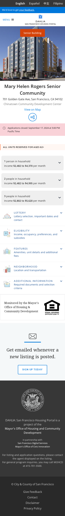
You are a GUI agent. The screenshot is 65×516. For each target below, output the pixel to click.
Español (34, 3)
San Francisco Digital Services (32, 443)
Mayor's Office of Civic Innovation (32, 446)
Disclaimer (33, 503)
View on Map (32, 109)
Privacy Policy (32, 508)
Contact (32, 497)
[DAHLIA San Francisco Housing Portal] (40, 19)
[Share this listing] (32, 117)
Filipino (58, 3)
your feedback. (26, 9)
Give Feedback (37, 492)
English (20, 3)
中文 (46, 3)
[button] (32, 217)
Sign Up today (32, 371)
